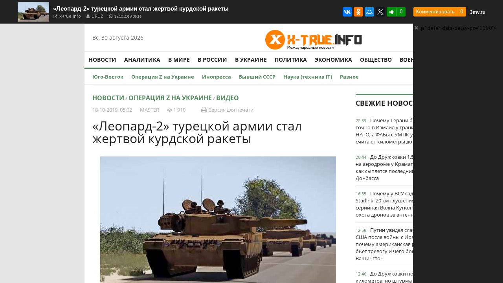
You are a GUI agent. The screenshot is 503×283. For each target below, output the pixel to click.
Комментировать (435, 11)
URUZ (97, 16)
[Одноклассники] (358, 12)
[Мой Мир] (369, 12)
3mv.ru (477, 12)
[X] (380, 12)
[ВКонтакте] (347, 12)
